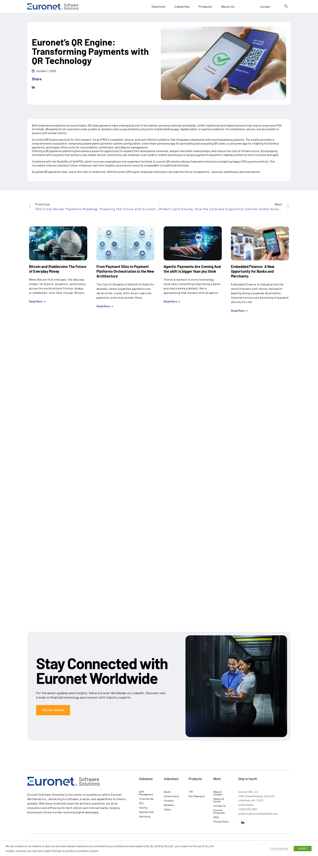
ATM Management (146, 793)
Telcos (167, 809)
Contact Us (219, 805)
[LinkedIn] (242, 822)
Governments (171, 796)
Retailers (169, 805)
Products (205, 6)
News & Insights (217, 793)
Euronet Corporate (219, 811)
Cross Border (146, 798)
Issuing (143, 807)
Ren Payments (197, 796)
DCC (141, 803)
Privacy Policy (221, 821)
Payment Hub (146, 812)
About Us (227, 6)
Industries (182, 6)
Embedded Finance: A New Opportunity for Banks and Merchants (253, 271)
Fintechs (169, 800)
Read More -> (37, 301)
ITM (191, 791)
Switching (144, 816)
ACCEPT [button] (302, 848)
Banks (167, 791)
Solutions (158, 6)
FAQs (216, 817)
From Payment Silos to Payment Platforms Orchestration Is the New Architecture (125, 271)
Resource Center (218, 800)
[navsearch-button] (286, 6)
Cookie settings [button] (279, 848)
